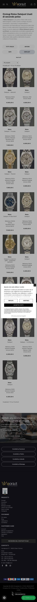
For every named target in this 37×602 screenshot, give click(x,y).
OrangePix (23, 315)
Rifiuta (10, 300)
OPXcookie (13, 315)
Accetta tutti (18, 305)
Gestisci (26, 300)
